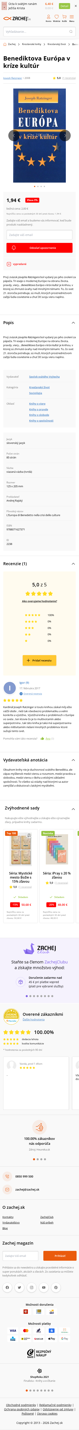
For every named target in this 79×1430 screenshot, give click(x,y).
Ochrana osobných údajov (22, 1409)
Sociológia (35, 393)
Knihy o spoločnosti (41, 420)
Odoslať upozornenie (43, 248)
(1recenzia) (69, 78)
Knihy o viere (37, 403)
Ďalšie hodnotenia (34, 1019)
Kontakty (8, 1217)
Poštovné (28, 1413)
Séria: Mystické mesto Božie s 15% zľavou (20, 877)
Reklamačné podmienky (55, 1405)
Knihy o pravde (38, 409)
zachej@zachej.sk (27, 1189)
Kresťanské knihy (31, 44)
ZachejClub (46, 1217)
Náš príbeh (46, 1222)
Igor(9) (24, 683)
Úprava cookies (47, 1413)
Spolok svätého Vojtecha (44, 376)
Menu (71, 21)
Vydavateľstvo (11, 1222)
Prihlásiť (60, 1256)
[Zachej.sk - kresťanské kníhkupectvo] (17, 18)
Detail (64, 6)
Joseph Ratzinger (12, 78)
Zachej (12, 44)
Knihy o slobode (39, 415)
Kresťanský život (57, 44)
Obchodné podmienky (21, 1405)
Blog (5, 1228)
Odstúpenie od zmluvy (58, 1409)
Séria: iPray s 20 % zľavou (57, 875)
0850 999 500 (24, 1176)
